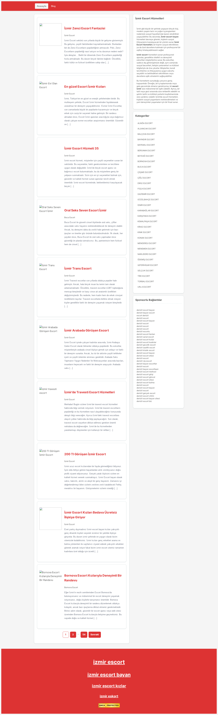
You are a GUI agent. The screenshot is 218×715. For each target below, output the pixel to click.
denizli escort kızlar (145, 339)
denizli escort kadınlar (146, 342)
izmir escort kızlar (109, 686)
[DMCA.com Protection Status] (109, 707)
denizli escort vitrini (145, 396)
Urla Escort (144, 287)
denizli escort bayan (146, 310)
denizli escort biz (144, 401)
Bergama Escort (146, 150)
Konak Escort (145, 238)
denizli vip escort (144, 361)
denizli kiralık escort (145, 350)
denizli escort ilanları (146, 334)
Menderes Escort (147, 243)
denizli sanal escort (145, 337)
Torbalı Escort (146, 281)
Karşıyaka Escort (147, 216)
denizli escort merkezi (146, 371)
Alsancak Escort (147, 128)
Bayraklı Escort (146, 145)
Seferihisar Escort (148, 265)
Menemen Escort (147, 248)
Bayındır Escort (146, 139)
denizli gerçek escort (146, 393)
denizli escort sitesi (145, 355)
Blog (53, 6)
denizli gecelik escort (146, 345)
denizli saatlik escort (146, 347)
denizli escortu (143, 331)
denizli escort (143, 318)
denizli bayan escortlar (147, 363)
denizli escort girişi (145, 374)
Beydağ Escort (146, 156)
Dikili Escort (144, 183)
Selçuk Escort (146, 270)
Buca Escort (69, 217)
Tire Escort (144, 276)
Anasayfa (41, 6)
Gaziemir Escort (146, 194)
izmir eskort (109, 696)
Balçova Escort (146, 134)
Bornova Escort (71, 587)
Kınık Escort (144, 232)
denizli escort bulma (145, 382)
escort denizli (143, 315)
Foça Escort (144, 188)
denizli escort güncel (146, 377)
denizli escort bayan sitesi (148, 398)
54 (84, 634)
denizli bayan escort (146, 313)
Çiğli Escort (144, 178)
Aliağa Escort (145, 123)
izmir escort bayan (109, 674)
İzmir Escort (69, 35)
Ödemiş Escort (145, 259)
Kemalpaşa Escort (147, 221)
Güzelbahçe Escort (148, 199)
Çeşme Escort (145, 172)
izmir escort (109, 662)
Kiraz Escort (144, 227)
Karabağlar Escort (148, 210)
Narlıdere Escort (147, 254)
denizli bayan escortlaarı (147, 369)
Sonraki (94, 634)
